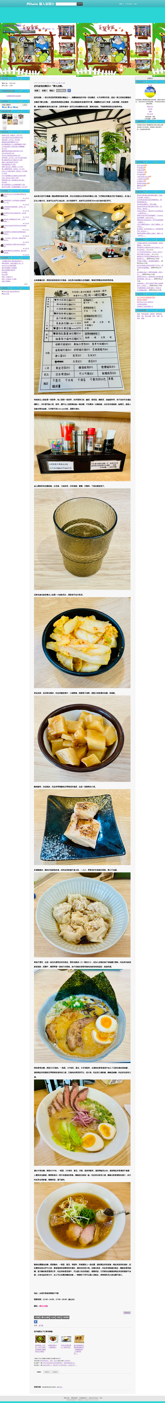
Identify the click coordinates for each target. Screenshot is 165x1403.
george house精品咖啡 (9, 265)
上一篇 (58, 82)
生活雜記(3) (140, 181)
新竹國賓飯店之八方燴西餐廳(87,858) (14, 144)
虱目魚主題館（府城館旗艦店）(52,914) (14, 187)
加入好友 (150, 114)
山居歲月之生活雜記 (11, 25)
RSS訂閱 (6, 291)
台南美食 (67, 1361)
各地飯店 (141, 168)
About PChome (93, 1398)
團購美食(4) (140, 185)
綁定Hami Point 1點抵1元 (145, 302)
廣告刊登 (66, 1398)
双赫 (138, 314)
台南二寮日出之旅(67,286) (10, 178)
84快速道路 (145, 314)
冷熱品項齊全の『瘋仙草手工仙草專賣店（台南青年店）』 (59, 1365)
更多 (139, 188)
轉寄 (59, 1358)
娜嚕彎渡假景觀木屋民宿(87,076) (12, 151)
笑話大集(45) (141, 165)
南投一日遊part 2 (7, 277)
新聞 (120, 4)
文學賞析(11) (141, 172)
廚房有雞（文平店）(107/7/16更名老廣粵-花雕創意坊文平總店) (40, 1348)
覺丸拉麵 (148, 316)
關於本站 (150, 106)
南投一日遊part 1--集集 (9, 279)
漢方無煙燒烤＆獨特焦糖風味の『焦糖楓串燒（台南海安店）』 (79, 1349)
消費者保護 (74, 1398)
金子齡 (40, 1325)
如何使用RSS (14, 291)
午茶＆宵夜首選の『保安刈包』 (66, 1346)
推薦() (47, 1372)
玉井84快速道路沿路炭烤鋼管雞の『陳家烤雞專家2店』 (59, 1363)
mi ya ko (26, 229)
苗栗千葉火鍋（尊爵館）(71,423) (12, 167)
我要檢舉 (127, 1312)
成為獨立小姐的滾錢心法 (145, 306)
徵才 (101, 1398)
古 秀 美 (27, 198)
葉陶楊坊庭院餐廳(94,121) (10, 142)
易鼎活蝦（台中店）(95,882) (11, 140)
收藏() (55, 1372)
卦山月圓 (5, 274)
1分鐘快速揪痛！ (142, 304)
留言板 (150, 109)
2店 (142, 316)
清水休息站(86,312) (8, 153)
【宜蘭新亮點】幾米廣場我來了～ (13, 261)
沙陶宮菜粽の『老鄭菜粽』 (52, 1346)
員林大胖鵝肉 (6, 281)
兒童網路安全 (83, 1398)
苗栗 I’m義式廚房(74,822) (10, 162)
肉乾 (153, 316)
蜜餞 (142, 318)
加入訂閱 (6, 294)
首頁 (2, 75)
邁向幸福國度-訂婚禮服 (9, 268)
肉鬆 (158, 316)
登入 (135, 4)
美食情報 (141, 174)
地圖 (150, 111)
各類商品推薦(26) (142, 183)
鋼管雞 (152, 314)
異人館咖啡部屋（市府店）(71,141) (13, 169)
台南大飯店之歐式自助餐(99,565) (12, 137)
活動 (7, 75)
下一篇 (63, 82)
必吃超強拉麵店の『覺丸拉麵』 (147, 204)
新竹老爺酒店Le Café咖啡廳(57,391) (13, 184)
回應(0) (39, 1372)
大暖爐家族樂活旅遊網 (13, 96)
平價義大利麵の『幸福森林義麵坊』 (148, 261)
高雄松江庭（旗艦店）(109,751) (12, 135)
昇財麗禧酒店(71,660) (9, 164)
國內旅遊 (141, 170)
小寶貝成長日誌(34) (143, 177)
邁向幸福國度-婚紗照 (8, 270)
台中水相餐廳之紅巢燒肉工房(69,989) (14, 175)
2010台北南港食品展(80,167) (11, 155)
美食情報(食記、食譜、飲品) (48, 1361)
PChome (129, 4)
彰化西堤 (5, 272)
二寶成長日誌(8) (142, 179)
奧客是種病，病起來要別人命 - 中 (12, 263)
